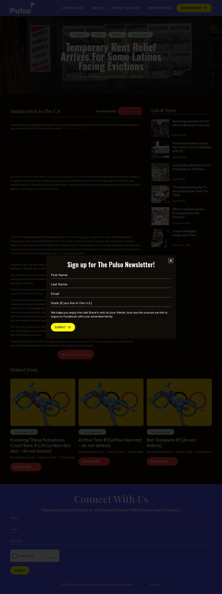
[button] (171, 261)
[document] (111, 297)
